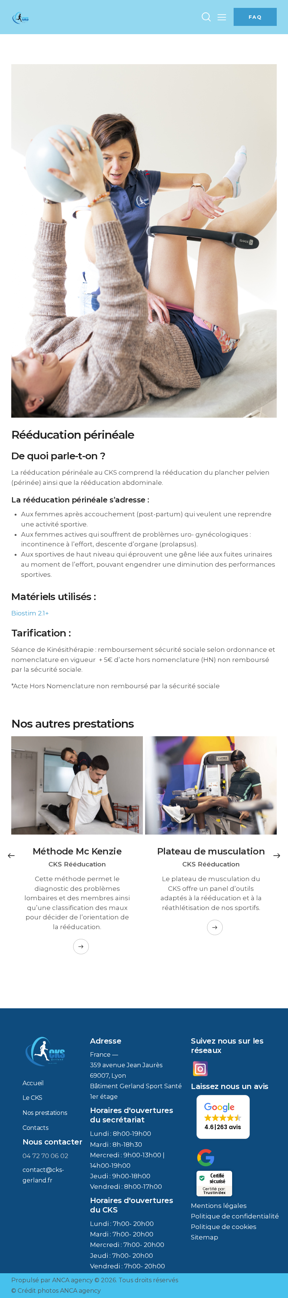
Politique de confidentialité (235, 1216)
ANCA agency (72, 1280)
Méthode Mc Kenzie (77, 851)
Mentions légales (219, 1205)
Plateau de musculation (211, 851)
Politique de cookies (223, 1226)
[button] (222, 17)
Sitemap (204, 1237)
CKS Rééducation (77, 864)
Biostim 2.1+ (30, 613)
